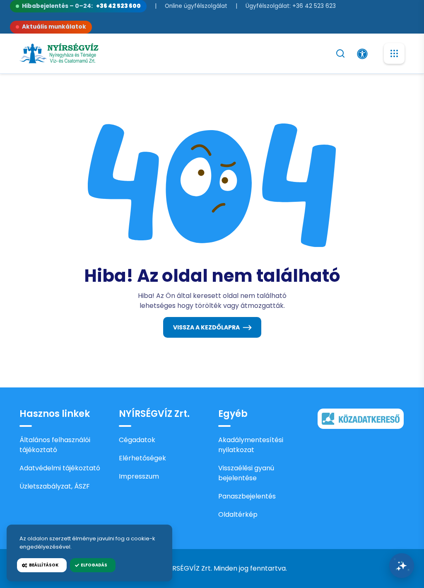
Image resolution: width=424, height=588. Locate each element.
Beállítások (42, 565)
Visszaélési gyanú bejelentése (246, 473)
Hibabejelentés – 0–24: (81, 6)
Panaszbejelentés (247, 496)
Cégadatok (137, 440)
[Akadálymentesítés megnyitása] (362, 53)
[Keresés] (340, 53)
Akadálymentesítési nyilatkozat (250, 445)
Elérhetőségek (142, 458)
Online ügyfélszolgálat (196, 6)
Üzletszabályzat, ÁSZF (54, 486)
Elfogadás (93, 565)
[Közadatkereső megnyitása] (361, 418)
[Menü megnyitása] (394, 53)
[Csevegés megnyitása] (401, 565)
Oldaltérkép (238, 514)
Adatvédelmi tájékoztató (59, 468)
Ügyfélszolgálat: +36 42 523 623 (291, 6)
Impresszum (139, 476)
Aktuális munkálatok (54, 27)
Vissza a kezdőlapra (206, 327)
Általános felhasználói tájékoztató (54, 445)
